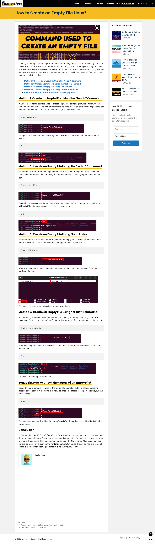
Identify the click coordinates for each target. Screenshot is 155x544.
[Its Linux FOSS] (12, 3)
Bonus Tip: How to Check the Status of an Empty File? (49, 92)
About (122, 538)
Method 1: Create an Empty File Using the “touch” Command (52, 81)
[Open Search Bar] (152, 3)
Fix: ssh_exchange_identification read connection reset (42, 525)
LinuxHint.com (47, 539)
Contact (142, 3)
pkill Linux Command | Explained (33, 527)
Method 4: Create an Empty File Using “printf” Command (51, 89)
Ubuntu (87, 3)
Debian (99, 3)
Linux (23, 522)
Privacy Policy (134, 538)
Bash (76, 3)
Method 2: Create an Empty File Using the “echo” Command (52, 84)
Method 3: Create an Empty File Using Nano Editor (48, 87)
